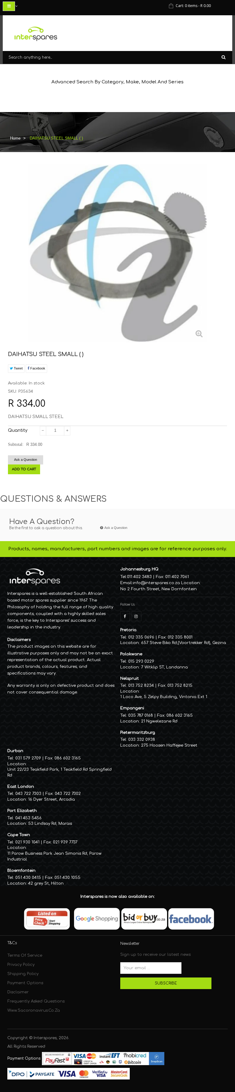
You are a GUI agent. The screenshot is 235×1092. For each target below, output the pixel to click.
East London (20, 786)
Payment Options (25, 983)
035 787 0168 (140, 715)
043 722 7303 (28, 794)
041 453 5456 (28, 818)
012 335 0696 (141, 637)
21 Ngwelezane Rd (159, 721)
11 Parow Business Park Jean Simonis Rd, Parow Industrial (54, 856)
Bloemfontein (21, 870)
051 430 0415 (28, 877)
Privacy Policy (21, 965)
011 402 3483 (139, 577)
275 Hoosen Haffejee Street (169, 745)
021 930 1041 (27, 842)
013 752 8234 (141, 685)
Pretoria (128, 630)
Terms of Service (24, 955)
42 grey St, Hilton (46, 883)
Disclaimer (18, 992)
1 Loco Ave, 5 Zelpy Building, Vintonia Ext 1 (163, 697)
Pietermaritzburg (137, 732)
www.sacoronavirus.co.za (33, 1010)
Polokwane (131, 654)
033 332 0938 (141, 739)
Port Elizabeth (22, 811)
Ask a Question (25, 459)
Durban (15, 751)
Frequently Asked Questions (36, 1001)
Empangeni (132, 708)
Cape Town (18, 835)
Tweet (18, 368)
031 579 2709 (28, 758)
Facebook (37, 368)
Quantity (18, 430)
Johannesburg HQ (139, 569)
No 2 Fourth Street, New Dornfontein (158, 589)
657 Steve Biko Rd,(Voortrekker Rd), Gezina (183, 643)
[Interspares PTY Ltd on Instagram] (136, 616)
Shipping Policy (23, 974)
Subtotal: (16, 444)
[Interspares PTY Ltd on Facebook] (125, 616)
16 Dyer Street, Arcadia (51, 799)
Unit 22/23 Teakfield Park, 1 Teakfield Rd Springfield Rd (59, 772)
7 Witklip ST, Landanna (164, 667)
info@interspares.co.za (156, 583)
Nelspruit (129, 678)
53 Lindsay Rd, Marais (50, 823)
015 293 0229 (141, 661)
